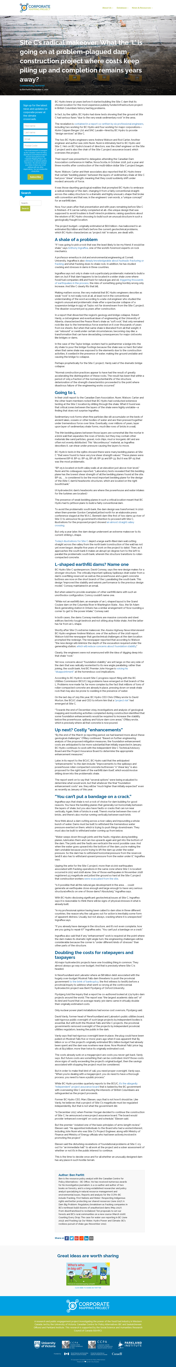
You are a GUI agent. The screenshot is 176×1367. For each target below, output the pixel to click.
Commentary (27, 85)
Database (122, 8)
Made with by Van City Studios (88, 1362)
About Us (107, 8)
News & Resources (141, 8)
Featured (39, 85)
